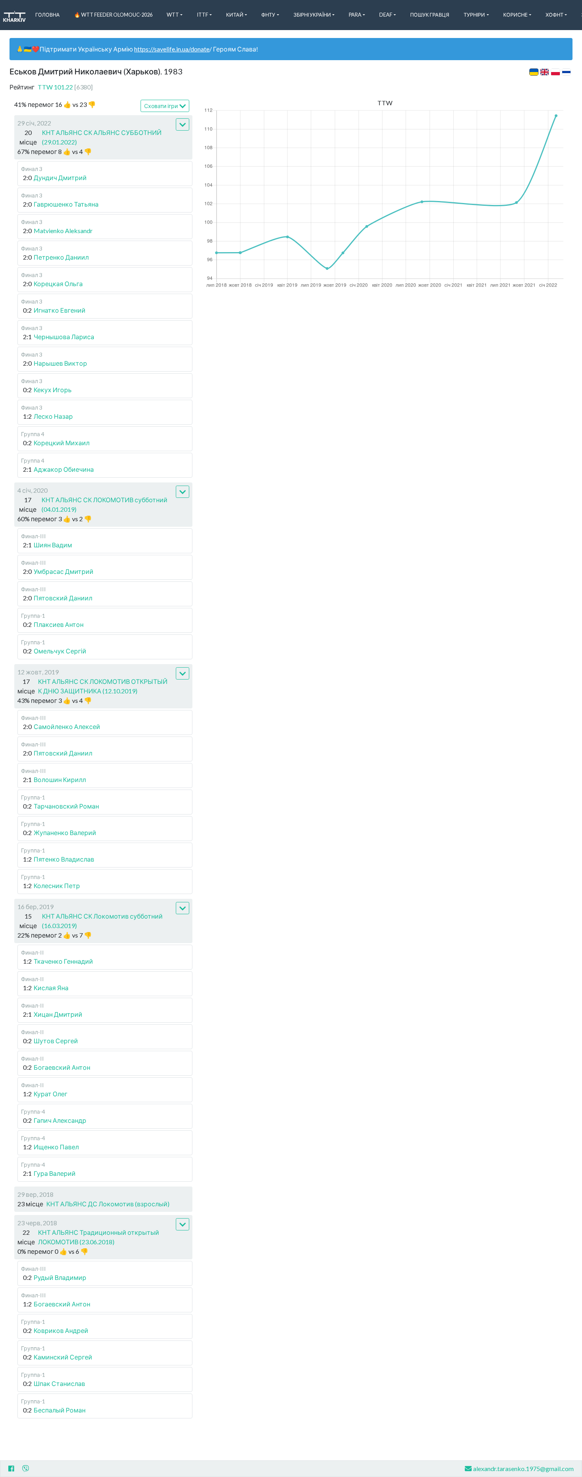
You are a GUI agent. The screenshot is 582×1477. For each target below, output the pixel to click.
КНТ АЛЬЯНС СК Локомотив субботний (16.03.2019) (102, 920)
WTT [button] (173, 14)
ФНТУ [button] (268, 14)
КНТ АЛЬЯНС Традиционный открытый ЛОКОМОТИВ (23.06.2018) (98, 1236)
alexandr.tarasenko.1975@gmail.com (523, 1468)
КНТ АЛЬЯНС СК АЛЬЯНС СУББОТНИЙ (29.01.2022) (102, 137)
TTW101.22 (65, 87)
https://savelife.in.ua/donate (171, 49)
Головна (47, 14)
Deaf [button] (385, 14)
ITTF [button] (202, 14)
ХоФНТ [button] (554, 14)
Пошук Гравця (429, 14)
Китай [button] (234, 14)
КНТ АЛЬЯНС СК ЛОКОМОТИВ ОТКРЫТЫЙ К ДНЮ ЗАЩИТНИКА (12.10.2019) (102, 686)
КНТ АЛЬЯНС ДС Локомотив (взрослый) (107, 1203)
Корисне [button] (515, 14)
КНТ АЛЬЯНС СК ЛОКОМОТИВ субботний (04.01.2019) (104, 504)
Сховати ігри (161, 106)
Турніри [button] (474, 14)
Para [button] (355, 14)
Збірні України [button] (312, 14)
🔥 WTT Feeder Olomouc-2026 (113, 14)
